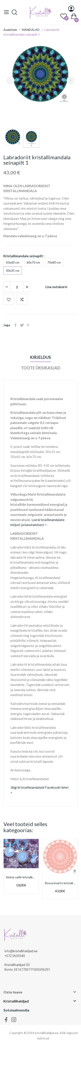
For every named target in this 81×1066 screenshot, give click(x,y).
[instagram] (14, 1020)
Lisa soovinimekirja (8, 299)
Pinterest (28, 325)
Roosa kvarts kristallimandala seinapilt (60, 883)
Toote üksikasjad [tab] (40, 367)
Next (70, 80)
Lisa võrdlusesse (21, 299)
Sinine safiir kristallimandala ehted (21, 877)
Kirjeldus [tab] (40, 357)
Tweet (22, 325)
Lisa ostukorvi (56, 287)
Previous (10, 80)
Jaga (15, 325)
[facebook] (6, 1020)
